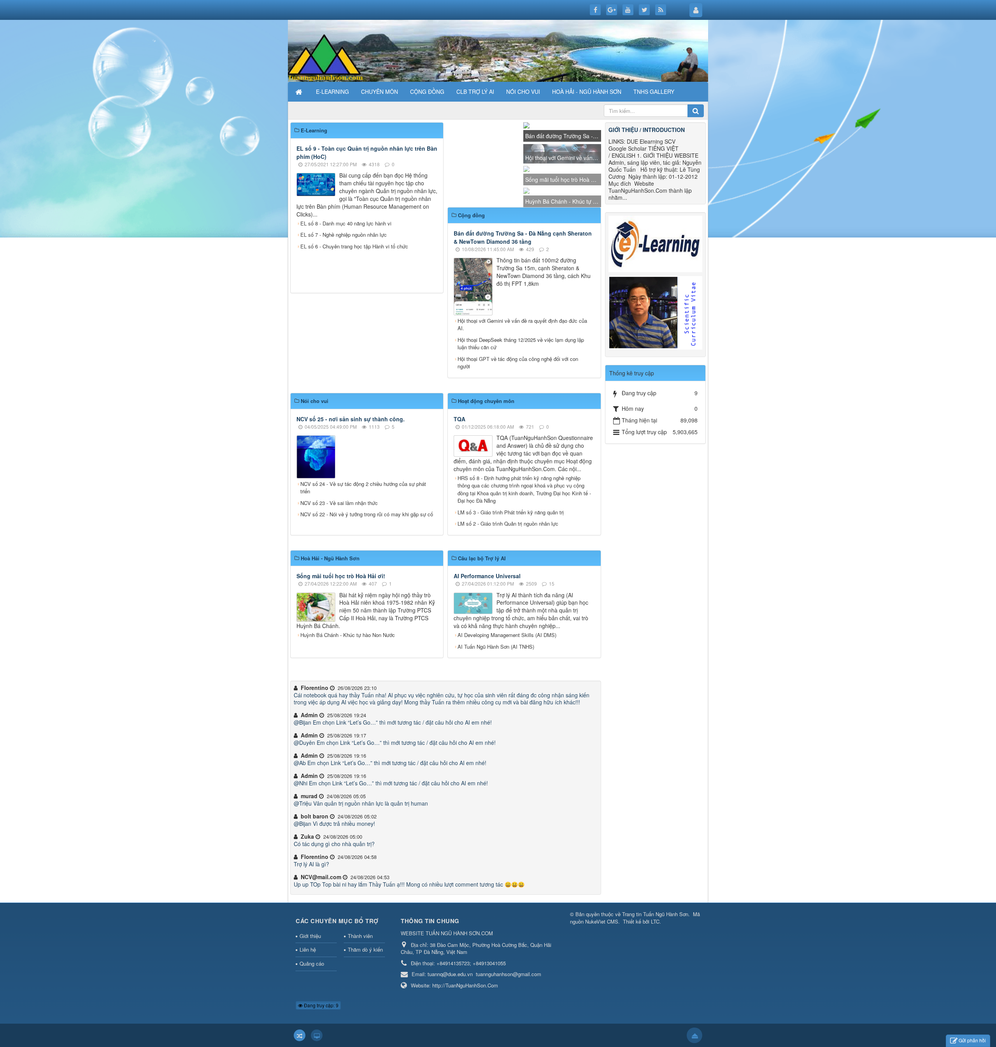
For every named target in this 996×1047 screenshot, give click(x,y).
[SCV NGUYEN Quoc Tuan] (655, 312)
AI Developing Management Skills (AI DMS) (507, 688)
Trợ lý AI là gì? (311, 917)
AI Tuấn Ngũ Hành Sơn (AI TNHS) (496, 699)
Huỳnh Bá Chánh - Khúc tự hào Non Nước (347, 688)
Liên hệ (308, 1003)
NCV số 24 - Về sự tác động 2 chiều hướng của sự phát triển (363, 540)
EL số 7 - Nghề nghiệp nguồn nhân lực (343, 373)
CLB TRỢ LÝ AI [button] (475, 91)
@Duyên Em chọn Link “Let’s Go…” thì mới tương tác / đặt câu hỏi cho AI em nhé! (395, 796)
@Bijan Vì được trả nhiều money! (334, 877)
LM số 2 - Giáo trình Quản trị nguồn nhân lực (508, 577)
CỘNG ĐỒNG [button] (427, 91)
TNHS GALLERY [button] (653, 91)
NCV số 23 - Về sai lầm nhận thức (339, 556)
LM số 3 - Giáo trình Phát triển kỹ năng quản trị (511, 565)
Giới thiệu (310, 988)
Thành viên (360, 988)
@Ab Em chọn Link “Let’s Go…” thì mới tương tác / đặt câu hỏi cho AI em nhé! (390, 816)
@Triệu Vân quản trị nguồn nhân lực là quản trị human (361, 856)
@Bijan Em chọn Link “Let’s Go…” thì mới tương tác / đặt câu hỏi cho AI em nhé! (393, 776)
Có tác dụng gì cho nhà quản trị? (334, 897)
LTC (655, 974)
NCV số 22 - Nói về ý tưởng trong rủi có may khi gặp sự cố (366, 567)
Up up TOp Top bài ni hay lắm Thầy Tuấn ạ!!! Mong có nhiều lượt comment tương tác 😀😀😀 (409, 937)
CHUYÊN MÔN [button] (379, 91)
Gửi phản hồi (972, 1040)
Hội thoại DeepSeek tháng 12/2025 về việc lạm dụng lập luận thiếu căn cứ (521, 396)
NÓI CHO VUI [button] (523, 91)
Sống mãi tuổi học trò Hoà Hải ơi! (340, 629)
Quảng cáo (312, 1017)
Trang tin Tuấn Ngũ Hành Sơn (655, 967)
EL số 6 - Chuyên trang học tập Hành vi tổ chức (354, 384)
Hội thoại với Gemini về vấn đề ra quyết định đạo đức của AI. (522, 377)
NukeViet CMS (601, 974)
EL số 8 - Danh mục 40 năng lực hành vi (345, 361)
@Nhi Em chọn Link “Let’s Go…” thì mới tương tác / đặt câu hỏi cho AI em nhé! (391, 836)
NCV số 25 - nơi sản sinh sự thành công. (350, 472)
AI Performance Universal (487, 629)
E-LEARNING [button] (332, 91)
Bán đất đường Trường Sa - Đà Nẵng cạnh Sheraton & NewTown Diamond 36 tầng (523, 290)
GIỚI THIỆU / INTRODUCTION (646, 130)
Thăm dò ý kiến (365, 1003)
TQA (459, 472)
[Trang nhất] (299, 91)
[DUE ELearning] (655, 243)
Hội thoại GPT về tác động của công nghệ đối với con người (518, 415)
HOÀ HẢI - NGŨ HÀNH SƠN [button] (586, 91)
